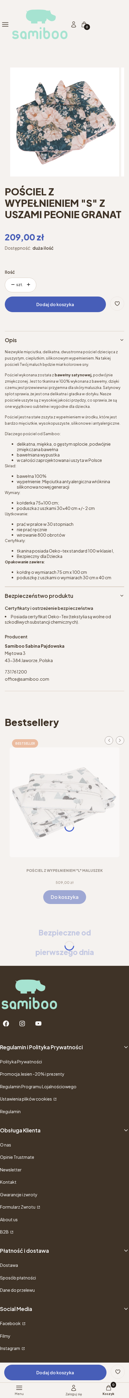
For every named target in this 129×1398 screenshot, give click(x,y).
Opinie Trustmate (17, 1157)
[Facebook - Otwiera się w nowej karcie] (6, 1023)
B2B (4, 1231)
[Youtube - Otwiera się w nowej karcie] (38, 1023)
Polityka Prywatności (21, 1061)
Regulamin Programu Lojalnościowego (38, 1086)
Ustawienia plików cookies (26, 1098)
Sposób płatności (18, 1277)
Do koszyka (65, 897)
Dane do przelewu (17, 1290)
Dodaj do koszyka (55, 304)
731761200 (16, 671)
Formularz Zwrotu (18, 1207)
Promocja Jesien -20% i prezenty (32, 1074)
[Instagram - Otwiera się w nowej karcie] (22, 1023)
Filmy (5, 1336)
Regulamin (10, 1111)
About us (9, 1219)
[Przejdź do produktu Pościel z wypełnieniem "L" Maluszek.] (64, 800)
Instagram (10, 1348)
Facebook (10, 1323)
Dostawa (9, 1265)
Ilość (10, 272)
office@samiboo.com (27, 679)
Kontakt (8, 1182)
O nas (5, 1144)
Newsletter (11, 1169)
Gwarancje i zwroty (19, 1194)
